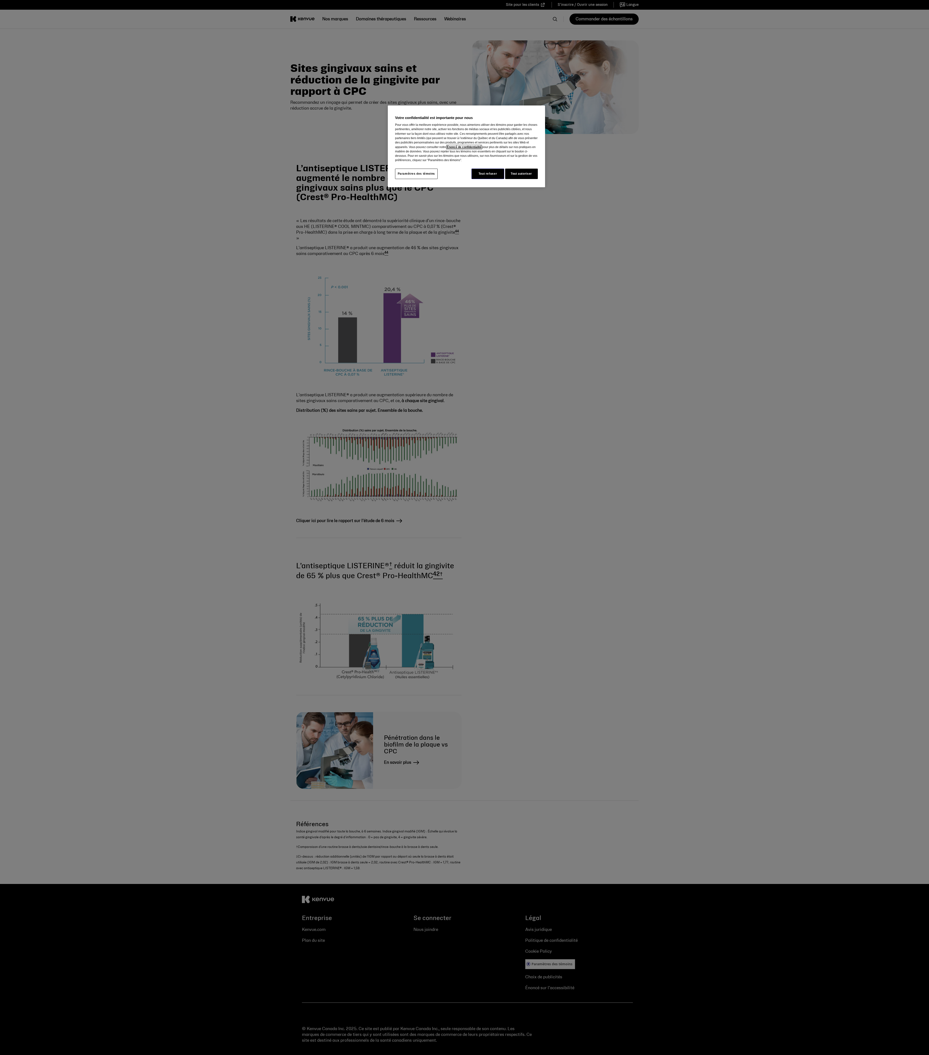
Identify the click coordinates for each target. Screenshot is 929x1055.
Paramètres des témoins (416, 173)
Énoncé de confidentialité (464, 147)
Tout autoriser (521, 173)
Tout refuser (488, 173)
